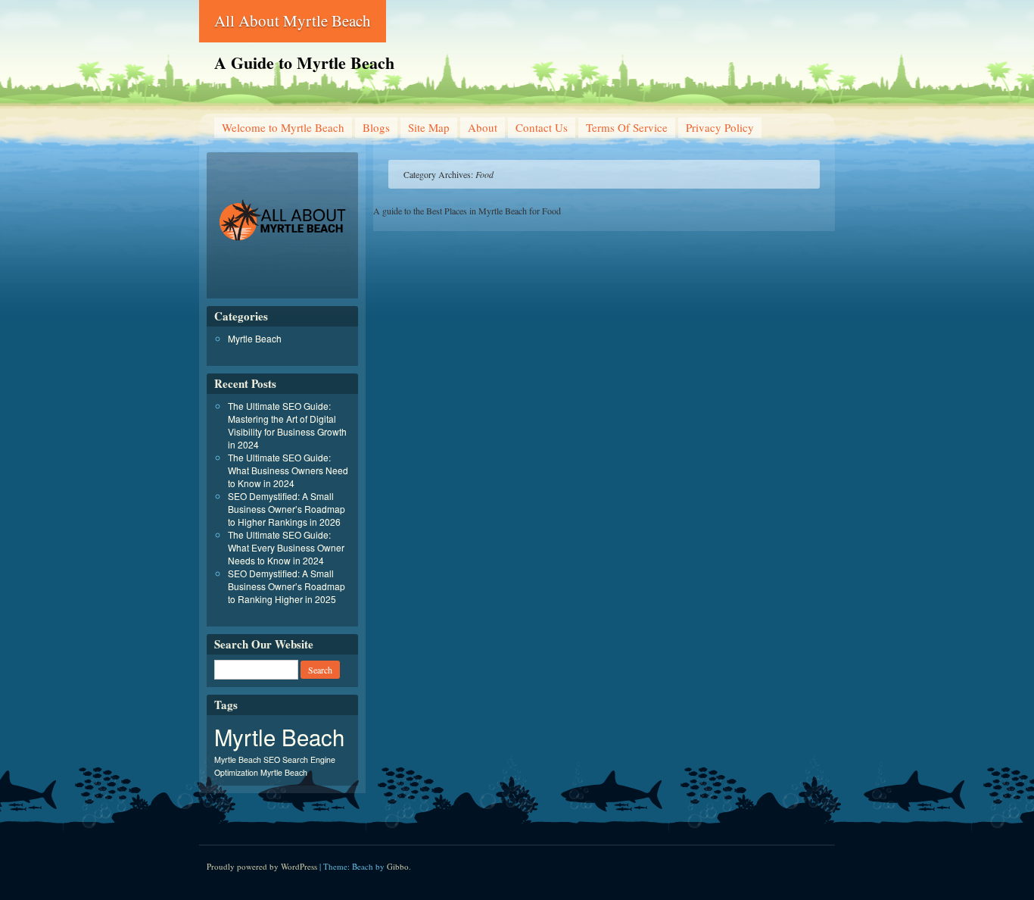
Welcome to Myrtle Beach (283, 127)
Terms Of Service (627, 127)
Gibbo (398, 866)
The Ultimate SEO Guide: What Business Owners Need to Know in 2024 (288, 470)
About (482, 127)
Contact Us (541, 127)
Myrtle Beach (255, 338)
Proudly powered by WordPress (262, 866)
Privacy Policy (720, 127)
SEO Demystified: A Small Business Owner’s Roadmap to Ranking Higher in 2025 (286, 586)
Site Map (429, 127)
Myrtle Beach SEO (247, 759)
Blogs (376, 127)
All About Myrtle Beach (292, 20)
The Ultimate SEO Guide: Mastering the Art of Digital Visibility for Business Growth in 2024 (287, 425)
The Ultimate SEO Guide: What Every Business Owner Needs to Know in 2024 (286, 547)
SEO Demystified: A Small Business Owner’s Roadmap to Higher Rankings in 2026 (286, 508)
